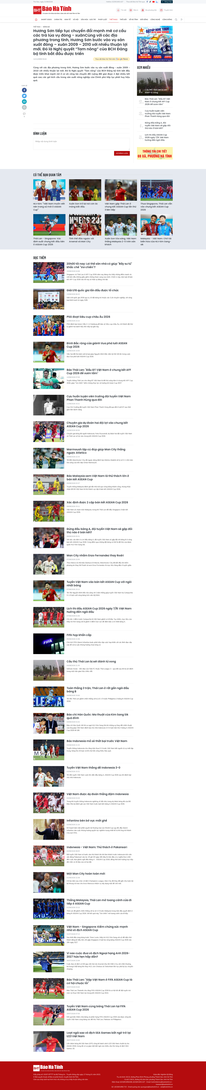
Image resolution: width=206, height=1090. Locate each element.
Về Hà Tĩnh (133, 19)
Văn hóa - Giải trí (88, 19)
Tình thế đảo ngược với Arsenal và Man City (81, 240)
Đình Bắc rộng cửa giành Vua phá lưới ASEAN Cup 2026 (97, 345)
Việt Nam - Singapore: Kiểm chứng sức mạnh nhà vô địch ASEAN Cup (97, 928)
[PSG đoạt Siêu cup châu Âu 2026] (48, 325)
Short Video (46, 19)
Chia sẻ (24, 85)
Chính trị (58, 19)
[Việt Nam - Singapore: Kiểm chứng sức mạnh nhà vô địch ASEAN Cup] (48, 935)
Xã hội (75, 19)
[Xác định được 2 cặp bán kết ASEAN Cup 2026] (48, 511)
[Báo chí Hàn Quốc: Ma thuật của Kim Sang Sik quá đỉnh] (48, 723)
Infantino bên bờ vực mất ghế (87, 820)
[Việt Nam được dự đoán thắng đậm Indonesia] (48, 803)
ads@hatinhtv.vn (166, 1087)
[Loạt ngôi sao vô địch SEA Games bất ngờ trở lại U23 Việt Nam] (48, 1041)
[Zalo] (157, 2)
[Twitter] (24, 96)
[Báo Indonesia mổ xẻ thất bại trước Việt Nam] (48, 749)
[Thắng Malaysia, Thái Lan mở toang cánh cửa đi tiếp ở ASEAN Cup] (48, 909)
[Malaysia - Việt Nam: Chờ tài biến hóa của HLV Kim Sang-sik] (157, 225)
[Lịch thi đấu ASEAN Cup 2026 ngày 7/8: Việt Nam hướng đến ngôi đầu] (48, 617)
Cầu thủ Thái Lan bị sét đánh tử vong (156, 91)
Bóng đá (46, 27)
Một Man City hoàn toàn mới (86, 874)
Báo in (136, 10)
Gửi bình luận (122, 153)
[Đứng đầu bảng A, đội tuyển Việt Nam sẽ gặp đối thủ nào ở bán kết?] (48, 537)
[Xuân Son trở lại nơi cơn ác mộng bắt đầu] (85, 190)
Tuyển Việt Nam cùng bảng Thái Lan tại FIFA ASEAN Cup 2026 (96, 1008)
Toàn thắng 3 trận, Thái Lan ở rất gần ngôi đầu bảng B (98, 690)
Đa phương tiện (151, 10)
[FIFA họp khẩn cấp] (48, 643)
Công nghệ (155, 19)
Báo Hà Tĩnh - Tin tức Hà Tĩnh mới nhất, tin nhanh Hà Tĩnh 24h (57, 10)
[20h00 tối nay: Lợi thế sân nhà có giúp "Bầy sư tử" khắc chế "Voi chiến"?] (48, 272)
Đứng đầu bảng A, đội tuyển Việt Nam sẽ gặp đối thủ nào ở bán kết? (157, 126)
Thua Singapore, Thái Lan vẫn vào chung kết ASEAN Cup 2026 (156, 206)
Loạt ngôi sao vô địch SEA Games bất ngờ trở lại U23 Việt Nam (99, 1034)
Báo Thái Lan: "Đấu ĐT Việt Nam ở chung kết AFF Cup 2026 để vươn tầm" (157, 102)
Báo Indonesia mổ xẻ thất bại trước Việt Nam (97, 741)
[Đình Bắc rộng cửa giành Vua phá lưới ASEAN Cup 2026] (48, 352)
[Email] (24, 101)
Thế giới (123, 19)
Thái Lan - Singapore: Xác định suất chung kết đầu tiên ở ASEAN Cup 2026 (48, 241)
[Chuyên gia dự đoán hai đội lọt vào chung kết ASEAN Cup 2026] (48, 431)
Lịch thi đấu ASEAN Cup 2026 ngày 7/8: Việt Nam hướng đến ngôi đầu (157, 138)
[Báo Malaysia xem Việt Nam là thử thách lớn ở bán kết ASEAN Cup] (48, 484)
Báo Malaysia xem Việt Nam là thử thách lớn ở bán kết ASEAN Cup (98, 477)
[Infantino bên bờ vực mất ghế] (48, 829)
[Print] (24, 107)
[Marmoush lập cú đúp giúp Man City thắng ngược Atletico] (48, 458)
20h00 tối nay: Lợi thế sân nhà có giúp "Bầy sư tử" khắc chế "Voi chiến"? (99, 265)
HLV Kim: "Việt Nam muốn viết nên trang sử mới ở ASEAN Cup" (49, 206)
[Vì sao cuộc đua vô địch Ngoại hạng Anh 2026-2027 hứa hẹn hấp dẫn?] (48, 962)
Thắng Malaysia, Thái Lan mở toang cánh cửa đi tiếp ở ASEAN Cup (99, 902)
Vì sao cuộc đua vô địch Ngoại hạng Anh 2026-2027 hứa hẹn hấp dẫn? (98, 955)
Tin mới (123, 10)
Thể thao (113, 19)
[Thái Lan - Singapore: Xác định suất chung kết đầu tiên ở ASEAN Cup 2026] (49, 225)
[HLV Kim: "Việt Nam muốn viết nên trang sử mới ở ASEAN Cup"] (49, 190)
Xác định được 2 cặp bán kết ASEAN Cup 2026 (97, 502)
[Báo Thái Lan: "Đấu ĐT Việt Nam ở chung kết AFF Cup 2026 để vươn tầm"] (48, 378)
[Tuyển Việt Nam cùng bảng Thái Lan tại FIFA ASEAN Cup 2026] (48, 1015)
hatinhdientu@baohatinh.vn (161, 1082)
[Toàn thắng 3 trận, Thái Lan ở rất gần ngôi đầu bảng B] (48, 697)
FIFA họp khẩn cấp (79, 635)
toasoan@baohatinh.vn (164, 1084)
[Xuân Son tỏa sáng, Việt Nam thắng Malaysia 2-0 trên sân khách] (121, 225)
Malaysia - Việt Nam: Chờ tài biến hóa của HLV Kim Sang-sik (156, 241)
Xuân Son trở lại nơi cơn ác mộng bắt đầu (83, 205)
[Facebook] (147, 2)
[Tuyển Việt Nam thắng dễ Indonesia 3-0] (48, 776)
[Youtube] (153, 2)
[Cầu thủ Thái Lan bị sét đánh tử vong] (155, 84)
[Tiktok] (150, 2)
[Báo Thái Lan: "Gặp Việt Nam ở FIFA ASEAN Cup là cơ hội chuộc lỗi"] (48, 988)
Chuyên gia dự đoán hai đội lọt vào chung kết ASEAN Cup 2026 (97, 424)
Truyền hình (168, 10)
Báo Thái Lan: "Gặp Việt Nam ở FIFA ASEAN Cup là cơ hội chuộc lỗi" (99, 981)
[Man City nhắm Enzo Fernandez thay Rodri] (48, 564)
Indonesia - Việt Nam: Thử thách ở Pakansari (97, 847)
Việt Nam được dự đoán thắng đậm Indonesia (98, 794)
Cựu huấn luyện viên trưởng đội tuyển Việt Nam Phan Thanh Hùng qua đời (157, 114)
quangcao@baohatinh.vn (150, 1087)
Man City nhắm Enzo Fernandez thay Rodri (95, 555)
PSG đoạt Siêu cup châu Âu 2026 (88, 317)
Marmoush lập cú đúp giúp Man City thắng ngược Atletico (96, 451)
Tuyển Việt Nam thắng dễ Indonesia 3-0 (93, 768)
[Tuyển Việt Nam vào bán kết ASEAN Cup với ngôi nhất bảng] (48, 590)
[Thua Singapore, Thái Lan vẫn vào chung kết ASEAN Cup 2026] (157, 190)
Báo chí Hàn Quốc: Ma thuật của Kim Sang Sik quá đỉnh (97, 716)
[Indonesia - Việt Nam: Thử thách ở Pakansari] (48, 856)
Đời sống (144, 19)
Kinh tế (67, 19)
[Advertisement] (81, 101)
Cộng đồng (167, 19)
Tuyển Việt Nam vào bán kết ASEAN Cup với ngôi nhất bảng (99, 583)
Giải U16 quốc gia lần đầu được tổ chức (93, 290)
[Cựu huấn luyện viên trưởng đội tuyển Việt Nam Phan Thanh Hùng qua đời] (48, 405)
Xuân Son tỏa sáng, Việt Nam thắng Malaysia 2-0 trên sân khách (120, 241)
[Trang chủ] (36, 19)
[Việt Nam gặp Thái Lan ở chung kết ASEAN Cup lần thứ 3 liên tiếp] (121, 190)
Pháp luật (102, 19)
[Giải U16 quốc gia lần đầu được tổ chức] (48, 299)
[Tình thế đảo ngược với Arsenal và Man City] (85, 225)
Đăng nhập (168, 2)
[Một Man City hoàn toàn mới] (48, 882)
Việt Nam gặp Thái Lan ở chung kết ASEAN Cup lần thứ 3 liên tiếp (120, 206)
